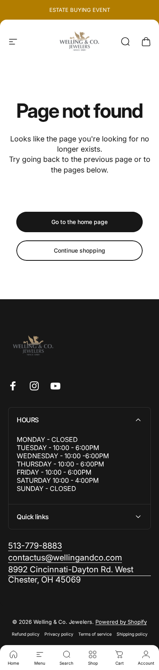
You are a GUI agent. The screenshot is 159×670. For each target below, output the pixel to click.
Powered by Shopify (121, 621)
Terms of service (95, 634)
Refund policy (26, 634)
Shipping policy (132, 634)
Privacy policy (58, 634)
